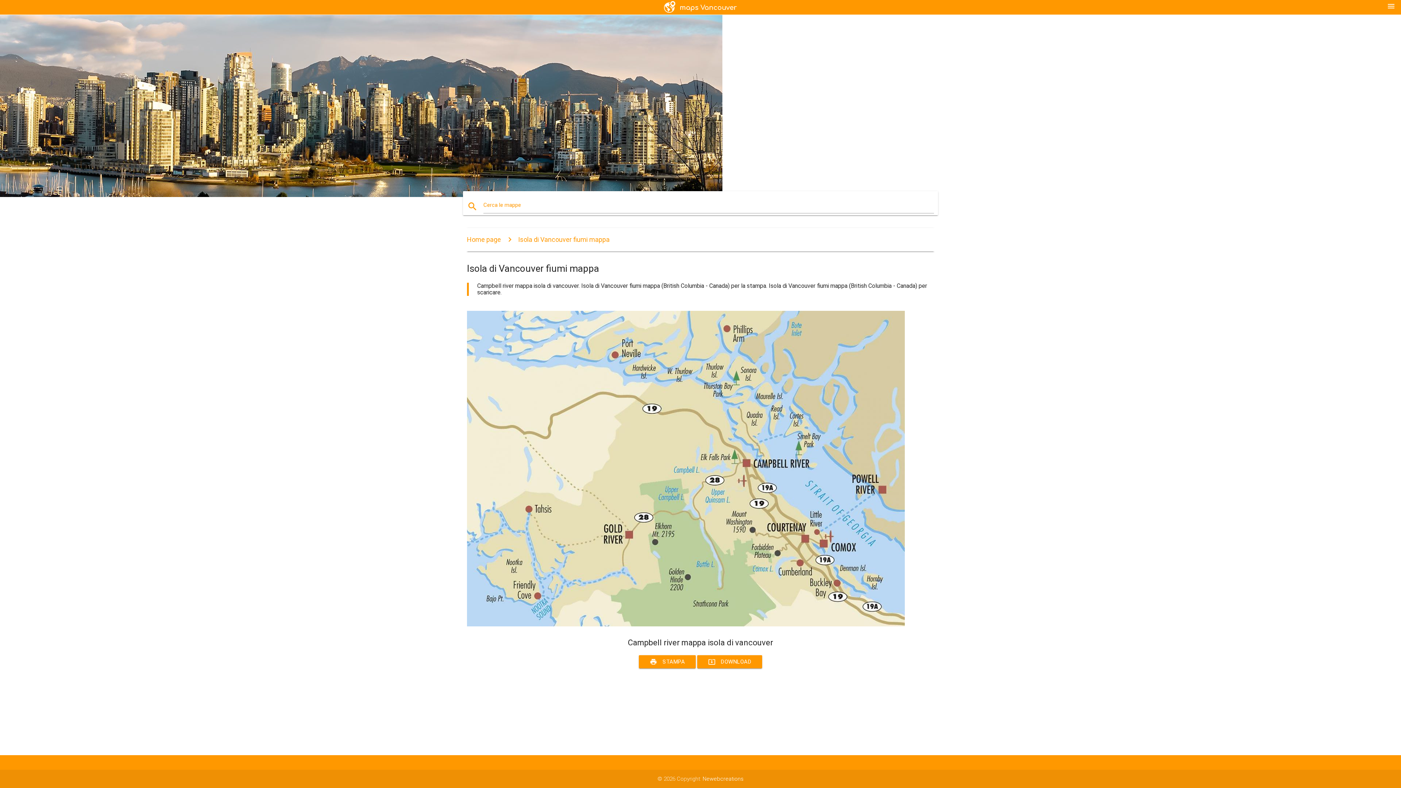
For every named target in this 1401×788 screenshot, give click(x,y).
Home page (484, 239)
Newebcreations (723, 779)
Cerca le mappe (502, 205)
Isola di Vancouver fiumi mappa (564, 239)
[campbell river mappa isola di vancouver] (686, 624)
